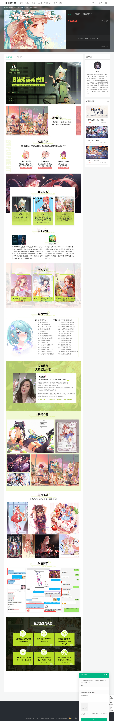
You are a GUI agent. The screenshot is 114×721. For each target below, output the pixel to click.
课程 (33, 3)
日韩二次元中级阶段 (94, 140)
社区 (60, 3)
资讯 (55, 3)
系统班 (27, 3)
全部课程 (6, 7)
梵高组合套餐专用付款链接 (96, 120)
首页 (21, 3)
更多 (108, 101)
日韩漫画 (19, 7)
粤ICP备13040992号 (61, 718)
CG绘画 (12, 7)
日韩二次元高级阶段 (94, 160)
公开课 (40, 3)
